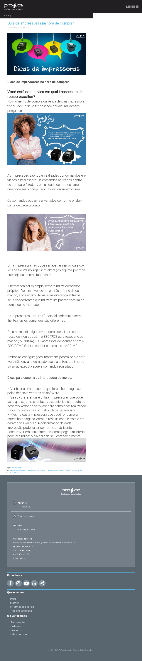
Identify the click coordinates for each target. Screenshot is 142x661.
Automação (18, 622)
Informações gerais (22, 606)
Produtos (16, 630)
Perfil (13, 599)
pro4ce (12, 472)
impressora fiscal (63, 470)
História (14, 603)
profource (19, 472)
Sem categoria (16, 468)
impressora (51, 470)
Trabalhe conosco (21, 611)
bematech (15, 470)
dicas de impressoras (27, 470)
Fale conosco (19, 634)
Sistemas (16, 626)
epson (43, 470)
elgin (39, 470)
